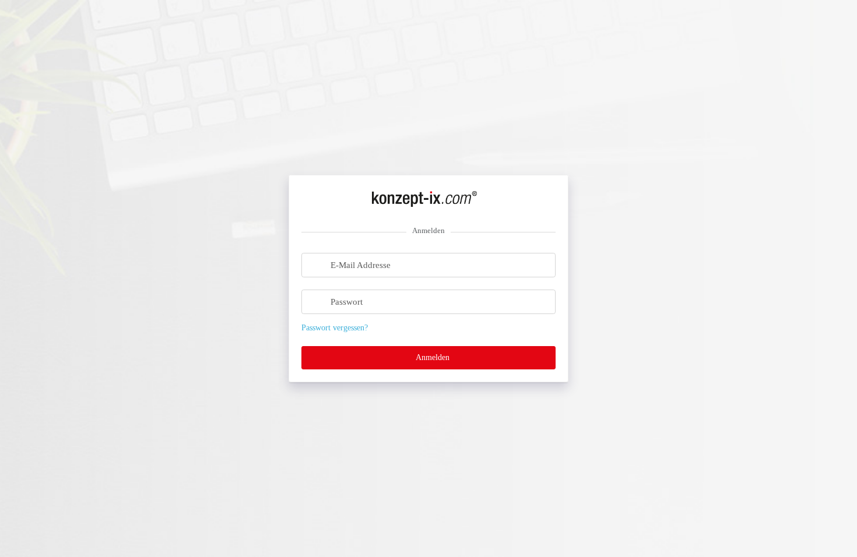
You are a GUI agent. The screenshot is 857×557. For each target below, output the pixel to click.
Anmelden (431, 357)
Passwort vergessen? (334, 327)
